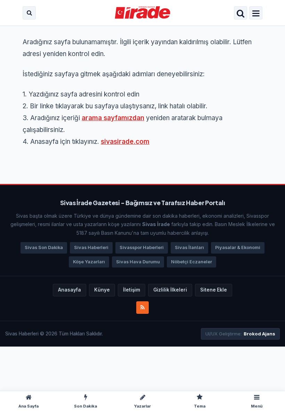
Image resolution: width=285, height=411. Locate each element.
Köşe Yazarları (89, 261)
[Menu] (256, 14)
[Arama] (29, 13)
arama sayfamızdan (113, 118)
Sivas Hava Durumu (138, 261)
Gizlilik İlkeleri (170, 290)
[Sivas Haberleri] (143, 13)
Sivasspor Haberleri (142, 247)
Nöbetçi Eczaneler (191, 261)
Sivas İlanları (189, 247)
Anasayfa (69, 290)
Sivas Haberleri (91, 247)
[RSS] (142, 307)
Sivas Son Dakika (44, 247)
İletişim (131, 290)
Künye (102, 290)
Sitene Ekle (213, 290)
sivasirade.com (125, 142)
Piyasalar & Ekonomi (237, 247)
